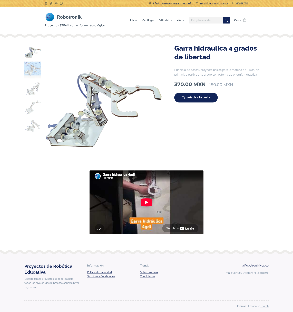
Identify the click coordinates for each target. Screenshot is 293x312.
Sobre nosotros (149, 272)
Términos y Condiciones (101, 276)
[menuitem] (134, 20)
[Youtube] (56, 3)
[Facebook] (46, 3)
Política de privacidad (99, 272)
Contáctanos (147, 276)
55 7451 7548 (241, 3)
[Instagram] (61, 3)
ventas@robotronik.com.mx (214, 3)
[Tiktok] (51, 3)
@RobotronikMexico (255, 265)
